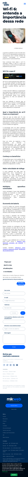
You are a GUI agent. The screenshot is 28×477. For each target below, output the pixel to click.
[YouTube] (17, 365)
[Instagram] (10, 365)
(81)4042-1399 (13, 381)
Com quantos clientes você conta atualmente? (14, 317)
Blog (4, 423)
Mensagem (7, 333)
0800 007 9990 (10, 456)
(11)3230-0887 (12, 371)
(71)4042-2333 (10, 374)
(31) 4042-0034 (17, 454)
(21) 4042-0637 (17, 448)
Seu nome (7, 290)
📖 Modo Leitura (18, 48)
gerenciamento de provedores (13, 279)
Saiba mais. (5, 471)
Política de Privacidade (8, 432)
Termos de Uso (7, 430)
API (3, 435)
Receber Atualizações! (21, 283)
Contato (5, 425)
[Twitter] (7, 365)
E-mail (6, 297)
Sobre (4, 416)
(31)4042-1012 (13, 376)
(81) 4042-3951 (12, 445)
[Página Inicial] (6, 4)
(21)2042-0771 (14, 378)
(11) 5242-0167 (14, 443)
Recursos (5, 419)
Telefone (6, 305)
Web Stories (6, 437)
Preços (4, 421)
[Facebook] (4, 365)
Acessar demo (14, 405)
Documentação (7, 428)
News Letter (14, 409)
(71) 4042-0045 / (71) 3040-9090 (13, 451)
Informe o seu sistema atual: (12, 325)
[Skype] (14, 365)
